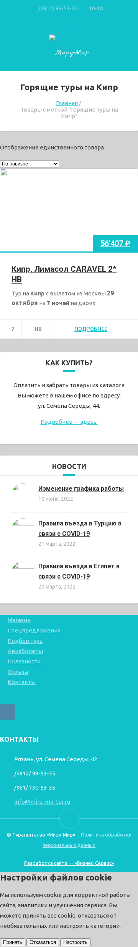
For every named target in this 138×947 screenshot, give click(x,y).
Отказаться (43, 942)
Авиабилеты (25, 651)
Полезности (24, 661)
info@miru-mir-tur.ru (42, 801)
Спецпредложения (34, 630)
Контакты (22, 682)
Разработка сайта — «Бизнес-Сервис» (69, 863)
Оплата (18, 671)
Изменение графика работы (81, 488)
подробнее (90, 329)
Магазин (19, 620)
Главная (67, 103)
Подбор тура (25, 640)
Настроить (75, 942)
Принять (12, 942)
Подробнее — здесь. (69, 421)
